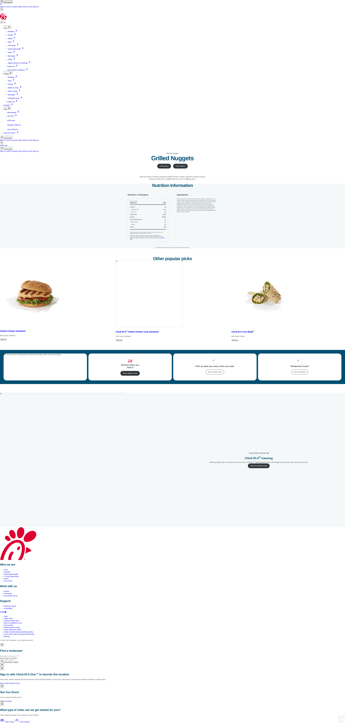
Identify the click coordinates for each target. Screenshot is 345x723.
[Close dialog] (2, 645)
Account (30, 7)
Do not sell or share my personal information (19, 634)
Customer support (10, 606)
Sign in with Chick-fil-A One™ (10, 683)
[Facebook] (3, 612)
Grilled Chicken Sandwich (13, 331)
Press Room (8, 581)
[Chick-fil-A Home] (3, 19)
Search (16, 662)
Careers (6, 591)
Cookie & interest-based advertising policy (18, 632)
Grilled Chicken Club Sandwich (137, 332)
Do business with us (11, 596)
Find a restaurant (300, 372)
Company (7, 572)
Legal (5, 616)
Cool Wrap (242, 332)
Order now (3, 145)
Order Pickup (9, 722)
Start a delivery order (130, 373)
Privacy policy (8, 625)
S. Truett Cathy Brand (11, 576)
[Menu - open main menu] (0, 12)
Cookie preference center (12, 630)
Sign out (36, 7)
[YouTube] (5, 612)
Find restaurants (7, 2)
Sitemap (6, 636)
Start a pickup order (215, 372)
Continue (8, 701)
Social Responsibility (11, 574)
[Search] (2, 9)
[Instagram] (1, 612)
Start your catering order (258, 466)
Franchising (8, 593)
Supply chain (8, 618)
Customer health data (11, 621)
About (6, 570)
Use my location (7, 662)
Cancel (2, 701)
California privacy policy (12, 627)
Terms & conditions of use (13, 623)
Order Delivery (24, 722)
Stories (6, 579)
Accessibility (8, 608)
